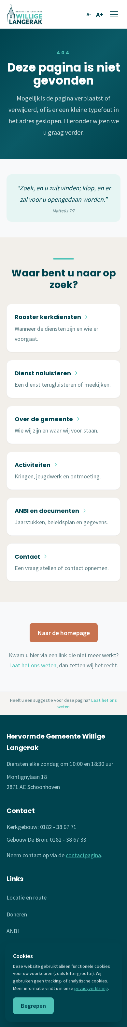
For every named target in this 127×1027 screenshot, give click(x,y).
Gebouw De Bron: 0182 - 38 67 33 (46, 839)
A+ (99, 14)
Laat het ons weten (32, 665)
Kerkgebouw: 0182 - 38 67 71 (42, 827)
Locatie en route (27, 897)
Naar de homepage (63, 633)
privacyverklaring (91, 988)
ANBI (13, 931)
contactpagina (83, 855)
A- (89, 14)
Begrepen (33, 1005)
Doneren (17, 914)
